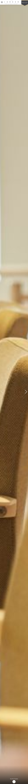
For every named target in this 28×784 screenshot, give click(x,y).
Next (25, 392)
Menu (2, 2)
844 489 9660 (18, 2)
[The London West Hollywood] (11, 2)
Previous (3, 392)
